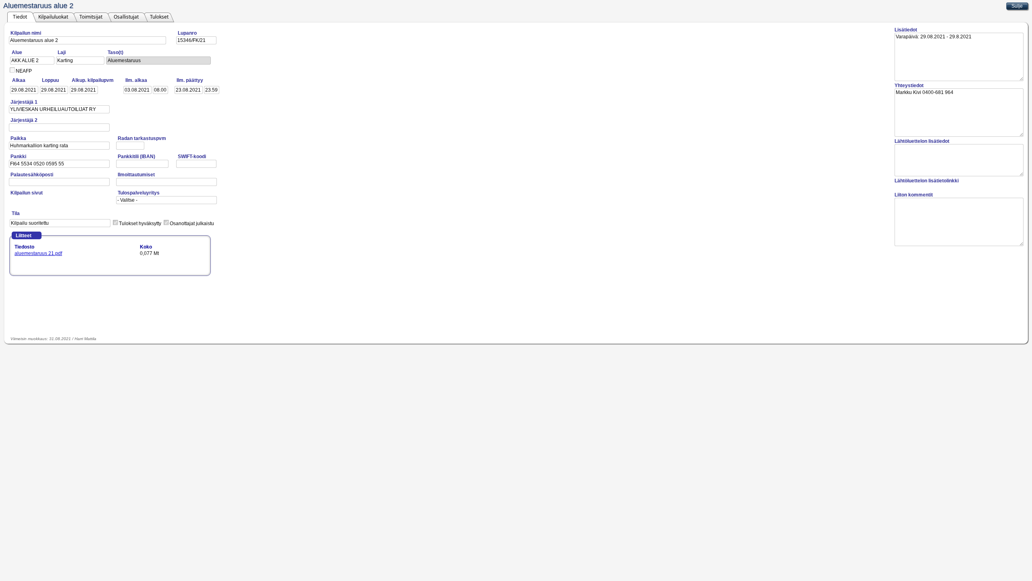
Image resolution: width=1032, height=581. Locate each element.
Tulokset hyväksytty (140, 223)
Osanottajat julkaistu (192, 223)
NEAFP (24, 71)
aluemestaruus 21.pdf (38, 253)
